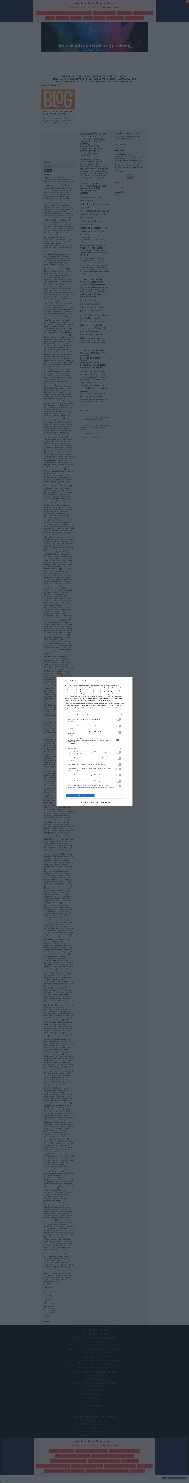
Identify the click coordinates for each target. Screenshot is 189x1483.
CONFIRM (80, 795)
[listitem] (94, 715)
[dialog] (94, 741)
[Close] (128, 681)
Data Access (94, 802)
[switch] (118, 719)
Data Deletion (83, 802)
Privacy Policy (105, 802)
